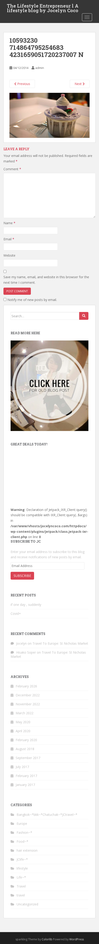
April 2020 (23, 731)
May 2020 (23, 722)
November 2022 (28, 704)
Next (79, 84)
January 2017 (25, 784)
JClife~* (22, 859)
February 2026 (26, 686)
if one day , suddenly (26, 604)
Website (9, 255)
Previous (23, 84)
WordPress (76, 939)
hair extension (27, 850)
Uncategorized (27, 904)
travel (21, 895)
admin (39, 68)
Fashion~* (24, 832)
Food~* (22, 841)
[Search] (83, 316)
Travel (21, 886)
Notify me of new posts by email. (32, 300)
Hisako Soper (26, 652)
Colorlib (47, 939)
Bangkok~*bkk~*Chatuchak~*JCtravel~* (47, 814)
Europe (22, 823)
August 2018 (25, 749)
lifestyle (22, 868)
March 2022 (24, 713)
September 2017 (28, 758)
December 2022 (28, 695)
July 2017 (22, 767)
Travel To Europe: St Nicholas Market (60, 643)
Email (8, 239)
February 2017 (26, 776)
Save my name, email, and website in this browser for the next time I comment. (46, 280)
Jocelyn (21, 643)
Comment (12, 169)
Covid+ (16, 613)
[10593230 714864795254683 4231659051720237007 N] (49, 115)
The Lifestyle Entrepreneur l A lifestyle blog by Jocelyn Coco (43, 7)
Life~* (21, 877)
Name (9, 223)
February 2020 (26, 740)
